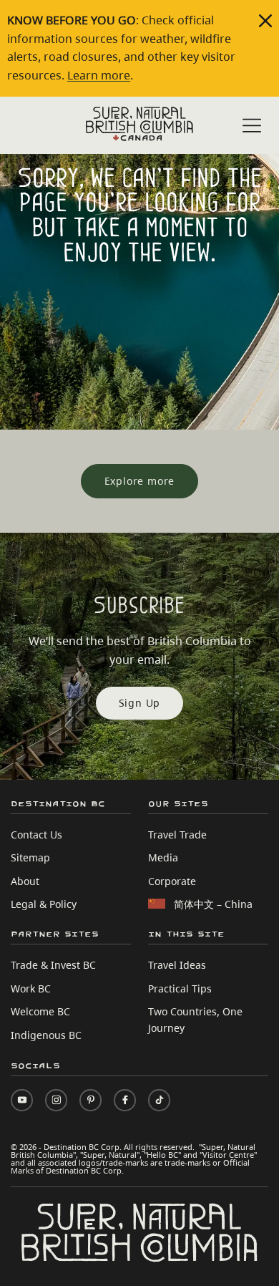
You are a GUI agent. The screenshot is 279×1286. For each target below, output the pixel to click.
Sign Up (140, 703)
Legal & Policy (44, 904)
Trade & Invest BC (53, 965)
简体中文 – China (213, 904)
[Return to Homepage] (139, 124)
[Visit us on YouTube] (22, 1100)
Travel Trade (177, 834)
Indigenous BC (46, 1035)
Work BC (31, 988)
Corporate (172, 881)
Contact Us (36, 834)
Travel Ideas (177, 965)
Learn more (98, 75)
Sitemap (30, 857)
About (25, 881)
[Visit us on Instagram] (56, 1100)
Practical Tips (180, 988)
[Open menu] (252, 126)
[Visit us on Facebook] (125, 1100)
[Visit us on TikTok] (159, 1100)
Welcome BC (40, 1011)
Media (163, 857)
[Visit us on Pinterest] (90, 1100)
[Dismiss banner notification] (265, 20)
